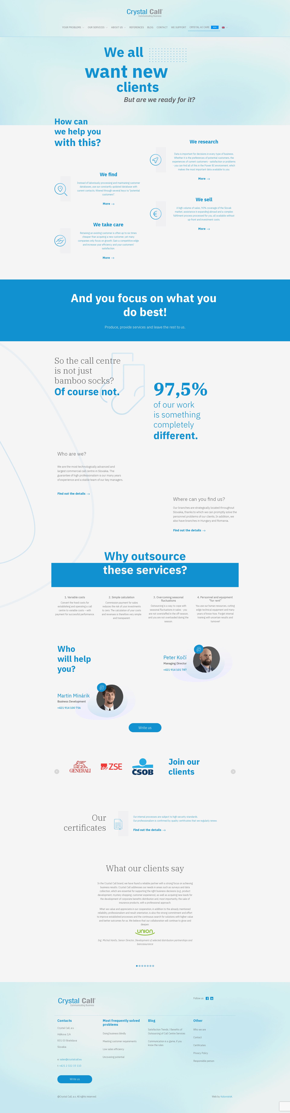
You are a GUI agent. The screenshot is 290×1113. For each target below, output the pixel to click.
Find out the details (187, 530)
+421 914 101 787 (175, 669)
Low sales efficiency (113, 1049)
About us (117, 27)
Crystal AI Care (203, 27)
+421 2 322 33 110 (70, 1065)
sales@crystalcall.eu (71, 1059)
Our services (96, 27)
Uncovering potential (113, 1056)
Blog (150, 27)
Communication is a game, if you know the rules (165, 1043)
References (136, 27)
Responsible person (203, 1060)
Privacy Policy (200, 1053)
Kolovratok (226, 1096)
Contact (162, 27)
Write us (145, 727)
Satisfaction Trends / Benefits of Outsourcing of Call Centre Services (166, 1031)
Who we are (199, 1029)
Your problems (71, 27)
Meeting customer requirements (120, 1041)
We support (178, 27)
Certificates (199, 1045)
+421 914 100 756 (69, 708)
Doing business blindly (114, 1033)
